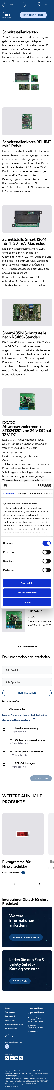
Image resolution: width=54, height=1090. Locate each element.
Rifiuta (27, 602)
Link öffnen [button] (13, 872)
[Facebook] (7, 1058)
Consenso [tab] (8, 493)
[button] (27, 646)
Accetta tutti (27, 583)
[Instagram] (21, 1058)
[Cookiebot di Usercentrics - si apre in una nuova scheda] (38, 485)
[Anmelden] (39, 4)
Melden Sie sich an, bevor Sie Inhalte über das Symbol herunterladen (25, 717)
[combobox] (14, 4)
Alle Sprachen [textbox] (13, 682)
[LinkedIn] (12, 1058)
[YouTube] (16, 1058)
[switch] (46, 552)
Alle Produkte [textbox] (13, 670)
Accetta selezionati (27, 592)
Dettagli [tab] (22, 493)
